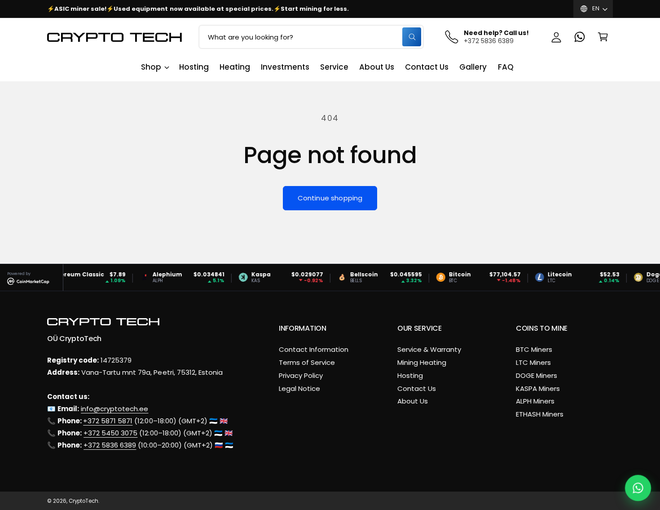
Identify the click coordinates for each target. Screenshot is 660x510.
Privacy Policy (301, 375)
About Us (412, 401)
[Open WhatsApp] (638, 488)
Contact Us (416, 388)
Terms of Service (307, 362)
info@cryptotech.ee (114, 408)
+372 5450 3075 (110, 433)
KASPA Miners (538, 388)
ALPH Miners (535, 401)
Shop (151, 67)
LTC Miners (533, 362)
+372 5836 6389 (110, 445)
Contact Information (313, 349)
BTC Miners (534, 349)
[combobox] (311, 37)
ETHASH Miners (539, 414)
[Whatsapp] (579, 37)
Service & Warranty (429, 349)
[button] (603, 37)
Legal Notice (299, 388)
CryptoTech (83, 501)
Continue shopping (330, 198)
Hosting (410, 375)
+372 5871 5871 (107, 421)
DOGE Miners (536, 375)
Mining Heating (421, 362)
